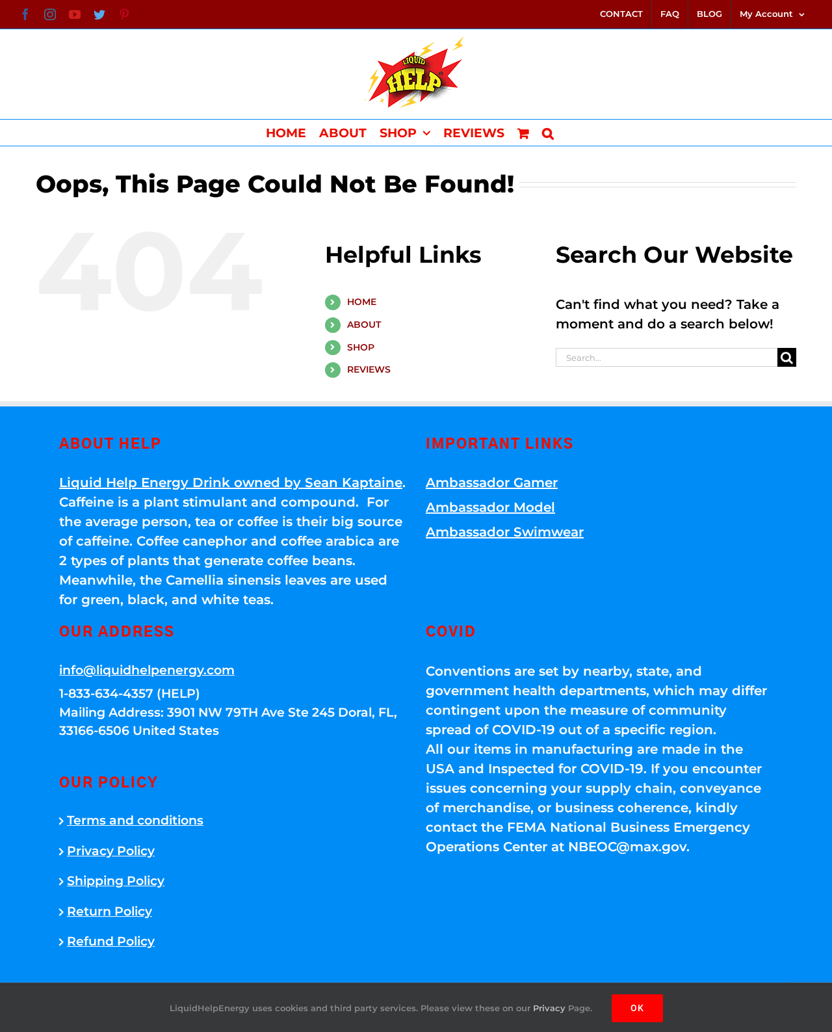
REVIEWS (369, 369)
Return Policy (109, 911)
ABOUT (364, 324)
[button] (548, 133)
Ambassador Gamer (492, 482)
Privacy (549, 1008)
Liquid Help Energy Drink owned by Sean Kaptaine (230, 482)
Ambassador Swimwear (505, 532)
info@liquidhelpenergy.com (147, 670)
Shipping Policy (115, 880)
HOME (361, 302)
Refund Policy (111, 941)
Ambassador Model (490, 507)
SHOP (360, 347)
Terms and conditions (135, 820)
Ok (637, 1008)
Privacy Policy (111, 850)
